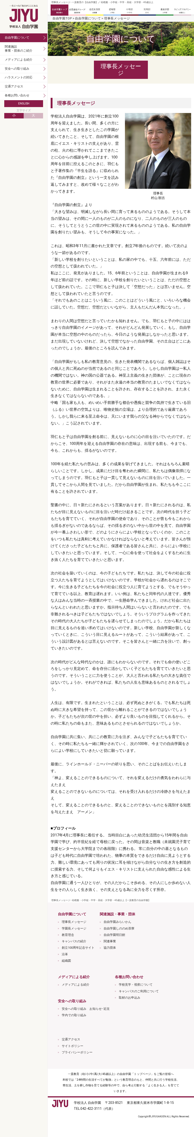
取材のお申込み (129, 997)
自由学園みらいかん (117, 922)
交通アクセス (71, 1039)
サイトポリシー (72, 1046)
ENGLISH (23, 103)
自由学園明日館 (114, 935)
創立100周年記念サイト (78, 947)
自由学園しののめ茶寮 (119, 928)
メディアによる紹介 (75, 984)
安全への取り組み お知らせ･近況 (86, 1009)
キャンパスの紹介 (74, 941)
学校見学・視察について (136, 984)
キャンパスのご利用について (139, 991)
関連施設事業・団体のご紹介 (18, 48)
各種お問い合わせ (17, 95)
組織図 (66, 960)
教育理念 (68, 935)
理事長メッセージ (74, 922)
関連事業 (110, 941)
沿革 (65, 954)
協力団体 (110, 947)
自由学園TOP (62, 18)
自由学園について (88, 18)
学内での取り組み (74, 1015)
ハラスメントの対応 (18, 77)
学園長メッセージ (74, 928)
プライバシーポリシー (77, 1052)
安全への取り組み (17, 68)
